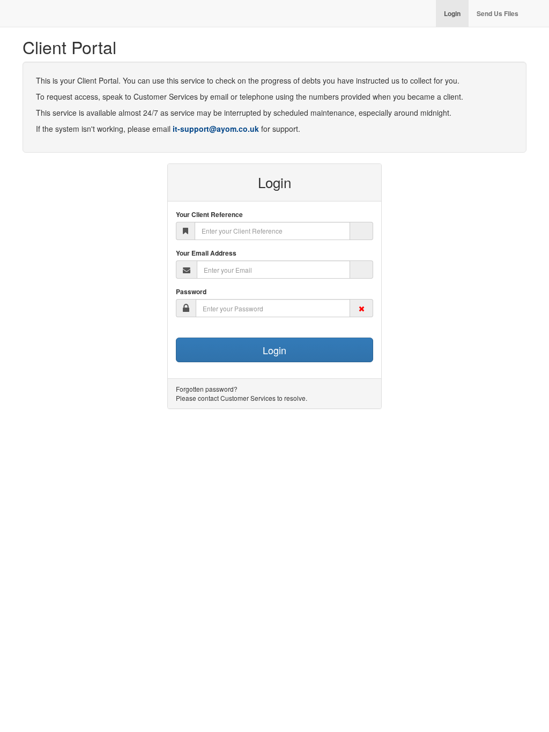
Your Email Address (206, 253)
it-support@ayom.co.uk (216, 128)
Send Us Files (497, 13)
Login (452, 13)
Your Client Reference (209, 214)
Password (191, 291)
